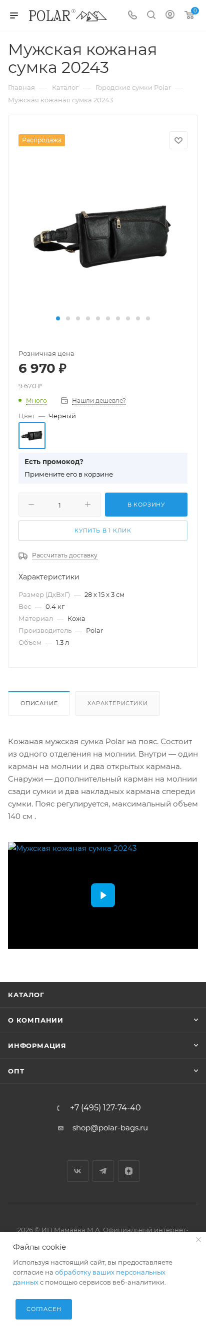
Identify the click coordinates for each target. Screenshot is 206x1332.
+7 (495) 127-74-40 (105, 1108)
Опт (16, 1071)
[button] (58, 318)
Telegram (103, 1171)
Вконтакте (77, 1171)
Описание (39, 703)
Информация (37, 1046)
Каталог (26, 995)
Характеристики (118, 703)
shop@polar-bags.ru (110, 1127)
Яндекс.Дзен (129, 1171)
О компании (36, 1020)
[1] (103, 236)
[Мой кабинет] (170, 15)
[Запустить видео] (103, 895)
